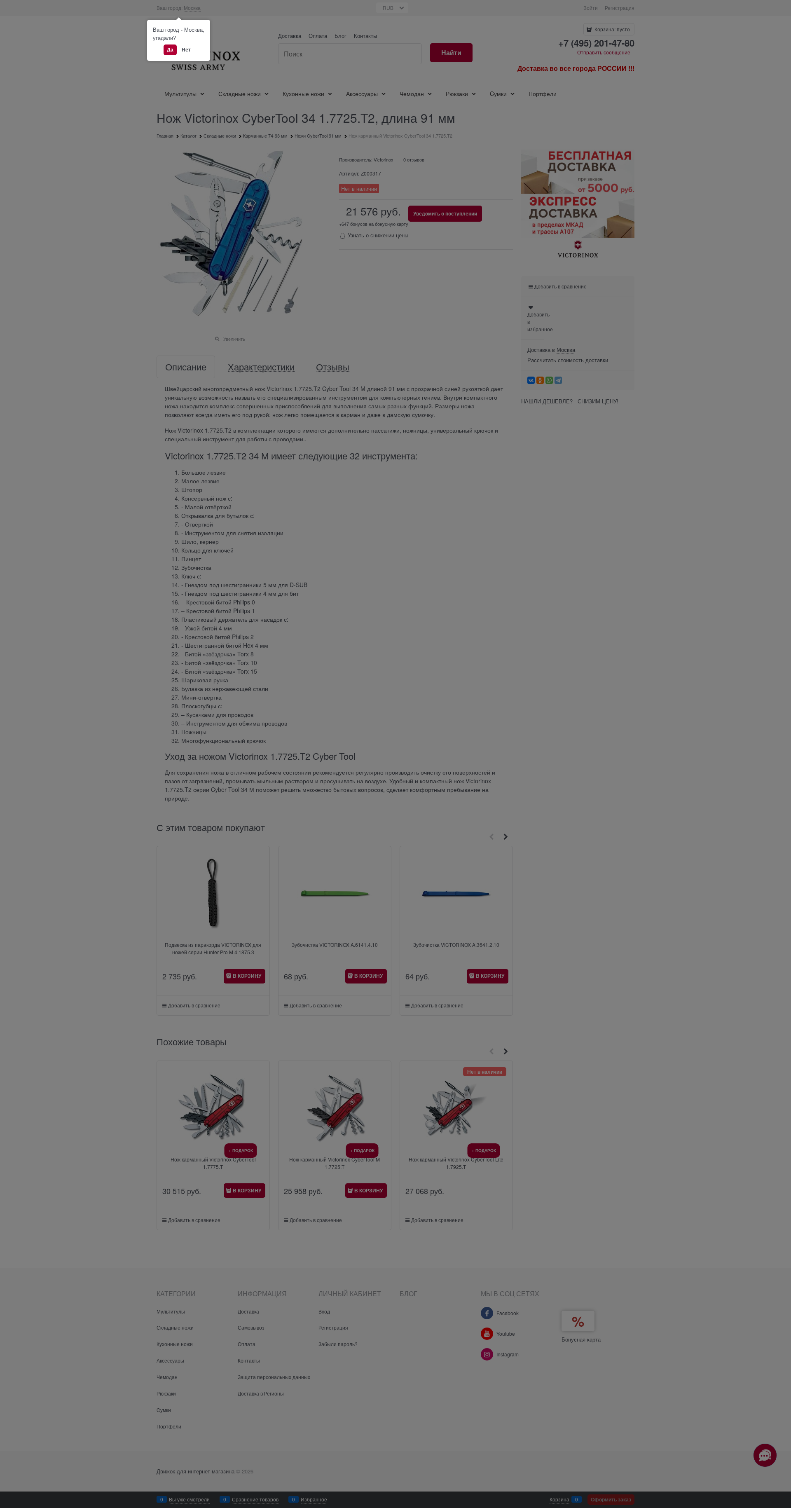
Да (170, 49)
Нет (186, 49)
